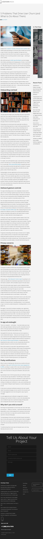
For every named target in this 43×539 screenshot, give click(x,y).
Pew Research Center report (15, 279)
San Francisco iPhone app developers (10, 340)
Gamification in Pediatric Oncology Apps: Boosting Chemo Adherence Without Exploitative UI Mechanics (9, 487)
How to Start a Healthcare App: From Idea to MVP (37, 124)
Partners (25, 487)
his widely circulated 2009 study (8, 209)
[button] (29, 2)
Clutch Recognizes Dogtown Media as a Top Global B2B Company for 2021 (37, 37)
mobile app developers (15, 60)
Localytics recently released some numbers (17, 48)
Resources (25, 489)
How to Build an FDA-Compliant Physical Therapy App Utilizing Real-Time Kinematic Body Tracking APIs (37, 132)
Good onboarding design (15, 164)
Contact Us (25, 492)
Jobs (24, 494)
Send (10, 475)
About (24, 485)
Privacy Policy (3, 534)
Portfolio (25, 483)
